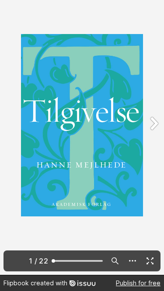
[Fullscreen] (150, 261)
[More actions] (132, 261)
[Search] (115, 261)
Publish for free (138, 283)
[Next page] (153, 137)
